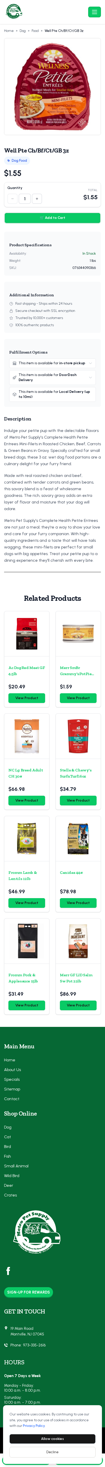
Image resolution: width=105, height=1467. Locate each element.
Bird (7, 1146)
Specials (12, 1079)
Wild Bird (11, 1175)
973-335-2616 (34, 1345)
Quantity (14, 188)
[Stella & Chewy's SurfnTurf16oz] (78, 736)
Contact (11, 1098)
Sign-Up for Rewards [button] (28, 1292)
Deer (8, 1185)
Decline (52, 1452)
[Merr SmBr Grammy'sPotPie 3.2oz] (78, 633)
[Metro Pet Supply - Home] (45, 12)
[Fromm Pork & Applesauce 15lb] (26, 941)
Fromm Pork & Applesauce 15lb (23, 977)
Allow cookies (52, 1439)
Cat (7, 1136)
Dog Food (19, 160)
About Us (12, 1069)
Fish (7, 1156)
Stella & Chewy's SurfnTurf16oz (76, 773)
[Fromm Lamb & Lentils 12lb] (26, 838)
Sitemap (12, 1089)
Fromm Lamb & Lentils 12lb (22, 875)
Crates (10, 1195)
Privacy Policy (34, 1426)
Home (9, 31)
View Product (26, 698)
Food (35, 31)
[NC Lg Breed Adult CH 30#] (26, 736)
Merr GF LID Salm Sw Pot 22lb (76, 977)
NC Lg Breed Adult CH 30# (25, 773)
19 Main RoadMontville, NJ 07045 (27, 1331)
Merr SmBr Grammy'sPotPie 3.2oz (75, 671)
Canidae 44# (71, 872)
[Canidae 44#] (78, 838)
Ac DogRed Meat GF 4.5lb (26, 670)
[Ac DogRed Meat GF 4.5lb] (26, 633)
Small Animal (16, 1166)
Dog (23, 31)
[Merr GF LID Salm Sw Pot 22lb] (78, 941)
